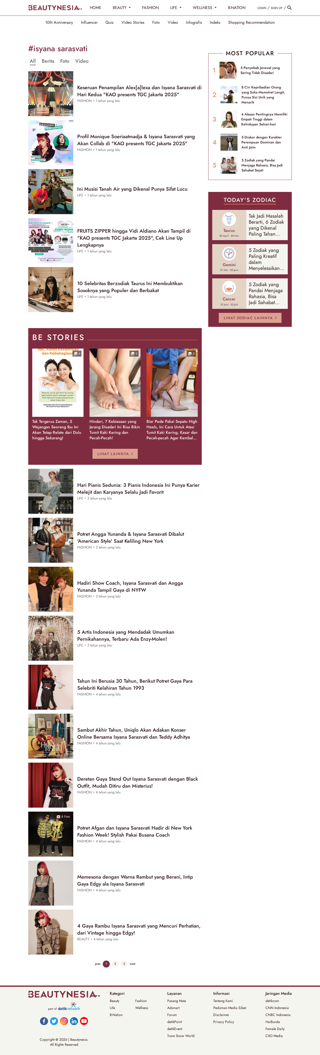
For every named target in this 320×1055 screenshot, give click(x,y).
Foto (156, 22)
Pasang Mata (176, 1000)
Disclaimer (221, 1014)
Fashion (141, 1000)
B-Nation (116, 1014)
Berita (48, 61)
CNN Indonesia (277, 1007)
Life (112, 1007)
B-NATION (237, 7)
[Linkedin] (74, 1021)
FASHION (150, 7)
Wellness (141, 1007)
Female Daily (275, 1028)
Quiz (110, 22)
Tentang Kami (223, 1000)
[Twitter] (54, 1021)
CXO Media (274, 1035)
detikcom (272, 1000)
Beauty (114, 1000)
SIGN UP (276, 8)
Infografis (194, 22)
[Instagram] (64, 1021)
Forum (172, 1014)
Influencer (89, 22)
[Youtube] (84, 1021)
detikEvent (174, 1028)
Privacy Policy (223, 1021)
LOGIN (262, 8)
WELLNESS (203, 7)
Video (173, 22)
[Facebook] (44, 1021)
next (132, 964)
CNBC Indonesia (278, 1014)
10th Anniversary (59, 22)
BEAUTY (120, 7)
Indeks (215, 22)
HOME (95, 7)
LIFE (174, 7)
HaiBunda (273, 1021)
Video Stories (133, 22)
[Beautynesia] (55, 7)
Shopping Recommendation (251, 22)
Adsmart (173, 1007)
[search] (289, 7)
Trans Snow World (180, 1035)
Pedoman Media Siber (229, 1007)
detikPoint (174, 1021)
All (33, 61)
